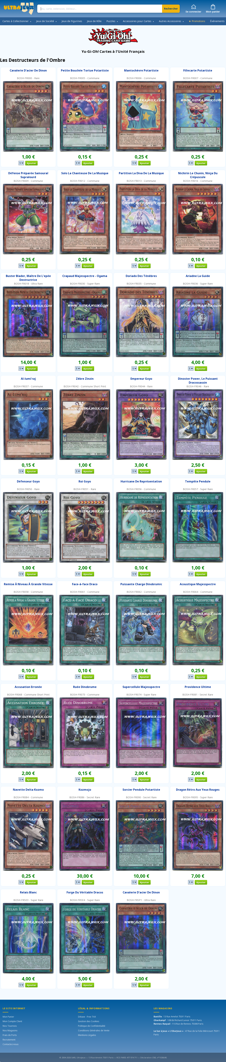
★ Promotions (197, 21)
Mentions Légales (87, 1035)
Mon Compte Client (12, 1021)
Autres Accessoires (171, 21)
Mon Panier (8, 1016)
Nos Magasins (10, 1030)
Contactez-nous (11, 1044)
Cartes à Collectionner (16, 21)
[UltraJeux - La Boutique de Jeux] (19, 8)
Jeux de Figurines (72, 21)
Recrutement (9, 1039)
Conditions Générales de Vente (93, 1030)
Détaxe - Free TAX (87, 1016)
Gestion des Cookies (88, 1021)
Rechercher (171, 8)
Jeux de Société (46, 21)
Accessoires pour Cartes (138, 21)
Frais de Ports (10, 1035)
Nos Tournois (10, 1025)
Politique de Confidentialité (91, 1025)
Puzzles (112, 21)
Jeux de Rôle (94, 21)
